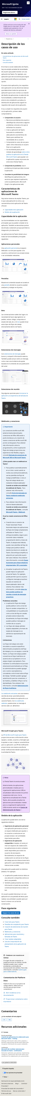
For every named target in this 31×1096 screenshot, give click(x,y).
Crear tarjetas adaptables (13, 939)
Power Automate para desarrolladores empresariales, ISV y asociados (17, 562)
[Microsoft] (15, 19)
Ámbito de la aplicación (12, 212)
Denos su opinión (11, 34)
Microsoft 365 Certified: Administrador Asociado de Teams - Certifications (12, 1049)
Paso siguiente (7, 60)
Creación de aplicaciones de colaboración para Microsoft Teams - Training (15, 1037)
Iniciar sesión (26, 19)
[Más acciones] (28, 39)
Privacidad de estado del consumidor (12, 1088)
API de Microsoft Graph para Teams (14, 735)
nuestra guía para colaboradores (15, 970)
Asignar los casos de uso (10, 913)
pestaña (6, 285)
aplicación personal (10, 248)
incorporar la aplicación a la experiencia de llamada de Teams (14, 395)
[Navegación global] (1, 19)
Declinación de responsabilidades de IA (12, 1081)
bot (18, 322)
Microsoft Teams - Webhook (15, 512)
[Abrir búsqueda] (19, 19)
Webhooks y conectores (12, 932)
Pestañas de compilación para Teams (17, 924)
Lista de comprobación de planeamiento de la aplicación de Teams (15, 944)
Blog (16, 1083)
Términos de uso (6, 1091)
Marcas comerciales (18, 1091)
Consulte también (8, 62)
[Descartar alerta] (28, 2)
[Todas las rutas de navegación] (2, 39)
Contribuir (24, 1083)
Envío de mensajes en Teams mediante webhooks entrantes (16, 495)
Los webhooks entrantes (9, 693)
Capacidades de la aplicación (14, 210)
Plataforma (9, 39)
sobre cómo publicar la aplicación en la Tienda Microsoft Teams (18, 154)
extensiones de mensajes (12, 354)
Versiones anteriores (7, 1083)
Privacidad (4, 1086)
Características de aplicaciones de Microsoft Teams (15, 57)
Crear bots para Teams (12, 922)
